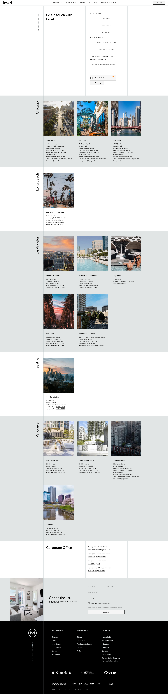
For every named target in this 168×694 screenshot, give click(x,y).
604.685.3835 (127, 468)
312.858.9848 (94, 150)
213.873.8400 (94, 285)
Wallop (87, 689)
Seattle (54, 651)
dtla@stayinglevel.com (52, 283)
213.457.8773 (61, 224)
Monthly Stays (71, 3)
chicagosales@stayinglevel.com (55, 161)
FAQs (79, 651)
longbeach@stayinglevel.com (54, 220)
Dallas (54, 640)
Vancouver (56, 654)
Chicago (55, 637)
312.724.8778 (61, 152)
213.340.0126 (60, 285)
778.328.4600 (61, 472)
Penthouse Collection (108, 3)
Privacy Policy (107, 640)
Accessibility (107, 637)
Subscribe (106, 612)
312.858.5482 (127, 150)
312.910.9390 (60, 150)
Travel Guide (93, 3)
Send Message (97, 83)
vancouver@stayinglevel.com (54, 468)
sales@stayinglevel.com (96, 570)
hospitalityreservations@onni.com (55, 156)
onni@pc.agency (94, 563)
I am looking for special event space (102, 56)
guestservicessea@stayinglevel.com (56, 405)
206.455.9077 (60, 407)
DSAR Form (106, 654)
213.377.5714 (60, 343)
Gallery (80, 647)
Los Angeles (56, 647)
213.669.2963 (60, 222)
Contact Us (106, 647)
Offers (82, 3)
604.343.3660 (60, 470)
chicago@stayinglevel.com (53, 148)
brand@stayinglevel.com (97, 556)
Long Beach (56, 644)
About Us (105, 644)
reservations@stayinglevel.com (99, 549)
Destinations (57, 3)
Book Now (160, 3)
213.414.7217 (93, 341)
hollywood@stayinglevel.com (54, 341)
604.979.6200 (94, 470)
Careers (105, 651)
